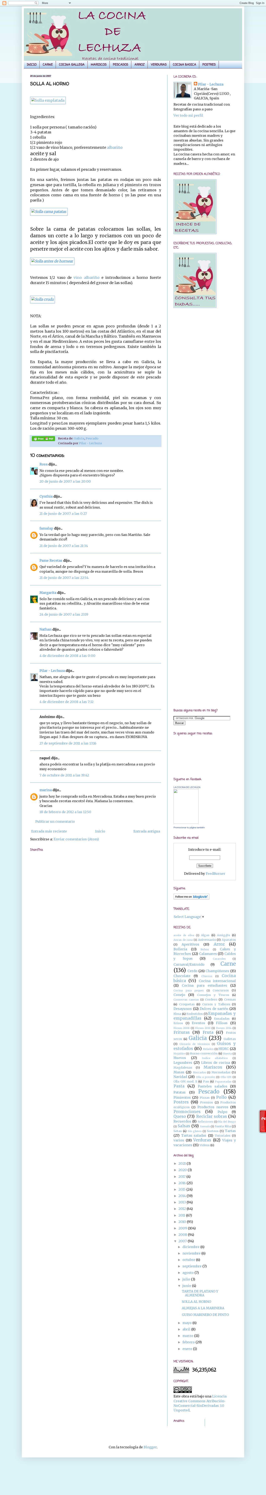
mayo (187, 1323)
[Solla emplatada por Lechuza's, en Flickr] (48, 100)
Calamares (208, 954)
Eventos (198, 1023)
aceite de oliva (184, 935)
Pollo (221, 1097)
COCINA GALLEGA (72, 64)
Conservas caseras (186, 999)
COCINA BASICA (184, 64)
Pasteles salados (212, 1086)
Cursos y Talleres (216, 1004)
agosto (188, 1272)
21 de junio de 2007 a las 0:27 (63, 513)
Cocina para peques (189, 990)
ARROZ (139, 64)
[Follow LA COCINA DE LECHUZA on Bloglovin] (191, 898)
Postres (181, 1102)
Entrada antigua (146, 831)
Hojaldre (179, 1053)
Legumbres (183, 1063)
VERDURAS (159, 64)
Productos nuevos (212, 1107)
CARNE (48, 64)
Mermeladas (221, 1072)
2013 (183, 1202)
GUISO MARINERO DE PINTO (205, 1315)
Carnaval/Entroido (189, 964)
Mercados (199, 1072)
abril (186, 1329)
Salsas (184, 1125)
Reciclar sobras (211, 1116)
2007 (183, 1241)
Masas (179, 1072)
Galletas (230, 1039)
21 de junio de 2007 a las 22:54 (64, 578)
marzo (188, 1336)
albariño (115, 147)
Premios (206, 1102)
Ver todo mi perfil (188, 115)
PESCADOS (120, 64)
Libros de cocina (215, 1063)
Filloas (222, 1023)
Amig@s (223, 935)
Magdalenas (183, 1067)
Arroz (219, 944)
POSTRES (209, 64)
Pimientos (182, 1097)
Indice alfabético (215, 1058)
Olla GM (226, 1077)
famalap (46, 528)
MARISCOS (99, 64)
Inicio (100, 831)
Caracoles (219, 958)
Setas (178, 1131)
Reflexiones (205, 1121)
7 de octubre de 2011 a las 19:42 (64, 775)
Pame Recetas (50, 560)
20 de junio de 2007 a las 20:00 (65, 481)
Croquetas (187, 1004)
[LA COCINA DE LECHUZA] (186, 822)
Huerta (227, 1053)
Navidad (180, 1077)
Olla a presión (205, 1077)
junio (187, 1286)
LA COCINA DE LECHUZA (187, 787)
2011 (182, 1215)
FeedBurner (215, 873)
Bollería (180, 949)
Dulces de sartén (214, 1009)
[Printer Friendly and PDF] (43, 439)
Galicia (79, 438)
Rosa (43, 464)
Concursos (221, 990)
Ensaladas (222, 1018)
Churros (206, 976)
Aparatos (229, 940)
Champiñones (217, 971)
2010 (183, 1222)
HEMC (223, 1049)
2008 (183, 1235)
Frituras (182, 1032)
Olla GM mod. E (185, 1081)
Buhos (205, 949)
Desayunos (183, 1009)
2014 (183, 1196)
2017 (182, 1176)
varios (179, 1140)
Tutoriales (222, 1135)
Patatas (180, 1092)
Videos (205, 1145)
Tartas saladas (194, 1135)
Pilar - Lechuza (90, 443)
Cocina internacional (217, 981)
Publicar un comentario (55, 821)
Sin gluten (195, 1131)
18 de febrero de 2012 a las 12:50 (65, 812)
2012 (183, 1209)
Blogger (150, 1447)
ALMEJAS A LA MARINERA (203, 1308)
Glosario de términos (194, 1044)
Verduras (202, 1139)
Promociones (187, 1111)
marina (45, 790)
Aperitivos (190, 944)
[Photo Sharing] (49, 211)
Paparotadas (223, 1081)
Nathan (45, 629)
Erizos (178, 1023)
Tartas (230, 1131)
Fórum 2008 (182, 1028)
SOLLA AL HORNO (196, 1302)
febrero (189, 1342)
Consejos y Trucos (213, 995)
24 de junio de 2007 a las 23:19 (63, 614)
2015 (182, 1189)
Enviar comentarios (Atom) (76, 839)
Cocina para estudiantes (204, 985)
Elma (177, 1014)
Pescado (92, 438)
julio (186, 1279)
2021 (183, 1163)
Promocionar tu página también (189, 827)
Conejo (179, 995)
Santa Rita (223, 1126)
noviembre (191, 1253)
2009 (183, 1228)
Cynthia (46, 496)
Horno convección (204, 1053)
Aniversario (207, 940)
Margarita (47, 593)
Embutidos (194, 1014)
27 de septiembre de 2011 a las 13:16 (67, 743)
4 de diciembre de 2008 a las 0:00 (67, 656)
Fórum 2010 (203, 1028)
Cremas (230, 999)
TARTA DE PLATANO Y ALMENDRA (200, 1293)
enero (187, 1349)
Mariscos (212, 1067)
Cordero (211, 999)
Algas (205, 935)
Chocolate (182, 976)
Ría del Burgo (227, 1121)
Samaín (205, 1126)
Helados (208, 1049)
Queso (180, 1116)
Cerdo (192, 971)
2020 (183, 1170)
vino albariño (87, 277)
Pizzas (205, 1098)
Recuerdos (182, 1121)
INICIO (32, 64)
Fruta (208, 1032)
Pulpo (222, 1112)
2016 (183, 1183)
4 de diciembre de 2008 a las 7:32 (66, 702)
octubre (189, 1260)
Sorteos (213, 1131)
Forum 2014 (224, 1028)
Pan (206, 1081)
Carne (228, 963)
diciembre (191, 1247)
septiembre (192, 1266)
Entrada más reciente (49, 831)
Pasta (179, 1086)
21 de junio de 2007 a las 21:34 (63, 546)
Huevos (180, 1058)
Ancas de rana (183, 939)
